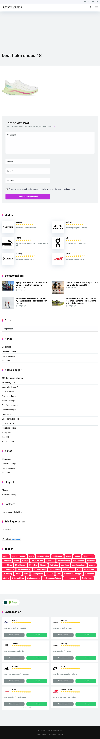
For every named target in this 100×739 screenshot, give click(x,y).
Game (16, 561)
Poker (18, 574)
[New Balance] (56, 694)
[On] (58, 248)
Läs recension (14, 635)
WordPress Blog (9, 495)
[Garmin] (8, 232)
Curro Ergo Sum (8, 391)
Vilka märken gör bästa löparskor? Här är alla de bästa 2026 (82, 283)
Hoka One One (37, 561)
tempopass (89, 574)
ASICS (31, 556)
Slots (59, 574)
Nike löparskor (90, 569)
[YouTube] (93, 2)
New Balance (68, 569)
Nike (78, 569)
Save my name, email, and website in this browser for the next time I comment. (42, 189)
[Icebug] (8, 264)
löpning (43, 565)
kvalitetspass (78, 561)
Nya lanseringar (8, 356)
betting (68, 556)
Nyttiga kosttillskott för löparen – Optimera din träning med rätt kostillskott (31, 284)
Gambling (7, 561)
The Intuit (6, 360)
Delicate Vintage (9, 351)
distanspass (88, 556)
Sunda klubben (8, 441)
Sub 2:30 (5, 437)
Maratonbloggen (9, 428)
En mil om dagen (9, 396)
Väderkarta (6, 529)
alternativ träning (18, 556)
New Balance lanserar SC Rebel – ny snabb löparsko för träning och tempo (31, 300)
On (67, 238)
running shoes (37, 574)
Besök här (37, 635)
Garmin (19, 222)
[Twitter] (89, 2)
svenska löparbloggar (73, 574)
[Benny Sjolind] (12, 7)
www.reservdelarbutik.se (12, 512)
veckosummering (72, 578)
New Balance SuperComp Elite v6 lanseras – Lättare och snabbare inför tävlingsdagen (81, 300)
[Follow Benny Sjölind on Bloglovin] (11, 540)
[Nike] (56, 671)
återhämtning (87, 578)
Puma (18, 238)
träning (6, 578)
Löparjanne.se (8, 423)
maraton (92, 565)
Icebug (19, 254)
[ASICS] (7, 625)
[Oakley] (58, 232)
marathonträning (78, 565)
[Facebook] (85, 2)
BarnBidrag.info (8, 382)
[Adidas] (7, 671)
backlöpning (57, 556)
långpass (91, 561)
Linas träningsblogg (10, 419)
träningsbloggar (33, 578)
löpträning (54, 565)
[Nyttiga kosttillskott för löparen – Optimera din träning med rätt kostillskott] (8, 290)
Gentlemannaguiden (10, 410)
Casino (77, 556)
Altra (68, 254)
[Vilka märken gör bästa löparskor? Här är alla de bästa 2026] (58, 293)
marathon (65, 565)
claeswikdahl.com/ (10, 387)
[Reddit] (97, 2)
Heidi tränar (7, 414)
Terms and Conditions (56, 734)
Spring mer (6, 432)
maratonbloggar (24, 569)
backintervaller (43, 556)
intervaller (50, 561)
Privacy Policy (41, 734)
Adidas (6, 556)
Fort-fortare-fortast (10, 405)
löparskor (33, 565)
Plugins (5, 490)
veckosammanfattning (52, 578)
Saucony (50, 574)
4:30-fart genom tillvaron (12, 378)
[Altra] (58, 264)
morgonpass (55, 569)
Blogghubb (6, 347)
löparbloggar (20, 565)
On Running (7, 574)
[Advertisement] (50, 29)
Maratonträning (40, 569)
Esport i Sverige (8, 401)
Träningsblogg (18, 578)
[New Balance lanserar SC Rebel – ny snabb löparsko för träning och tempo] (8, 309)
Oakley (69, 222)
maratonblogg (8, 569)
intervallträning (64, 561)
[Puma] (8, 248)
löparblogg (7, 565)
